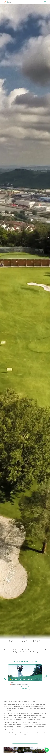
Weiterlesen (25, 688)
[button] (5, 678)
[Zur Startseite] (8, 2)
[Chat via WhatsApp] (47, 750)
